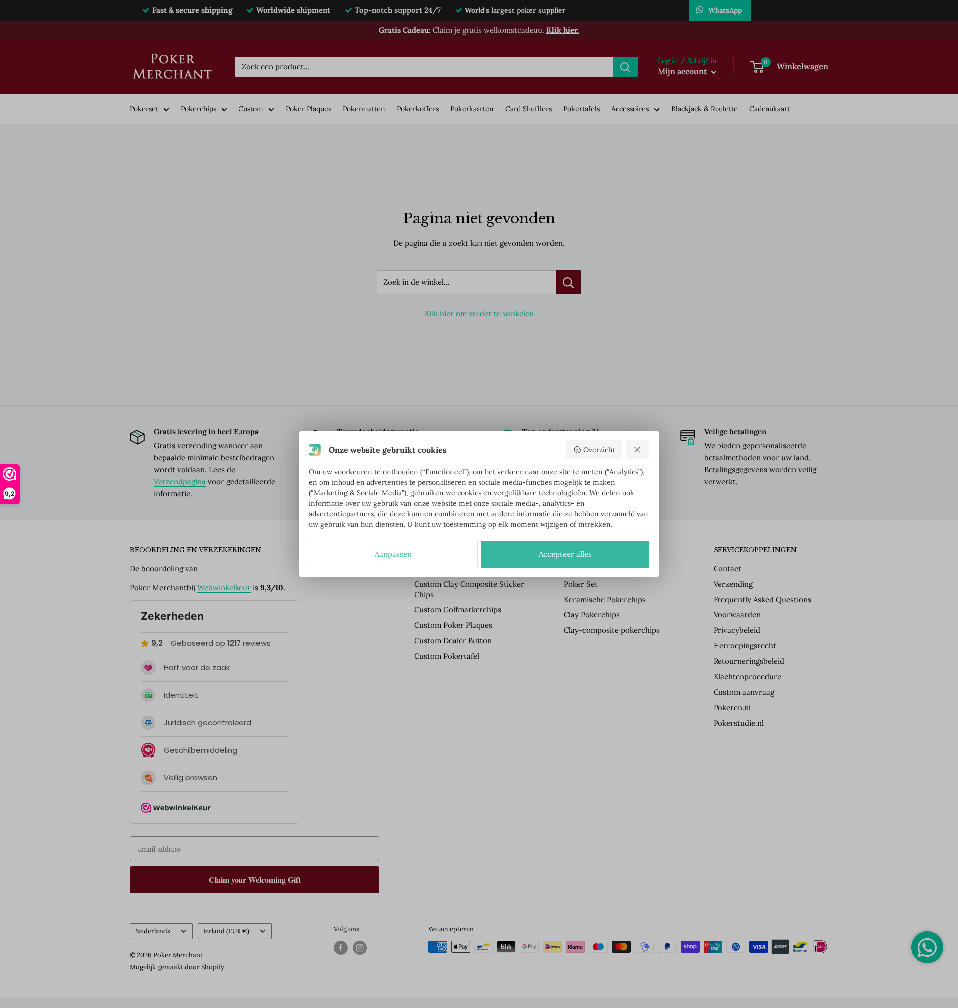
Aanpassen (393, 554)
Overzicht (599, 449)
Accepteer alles (565, 554)
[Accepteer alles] (638, 449)
